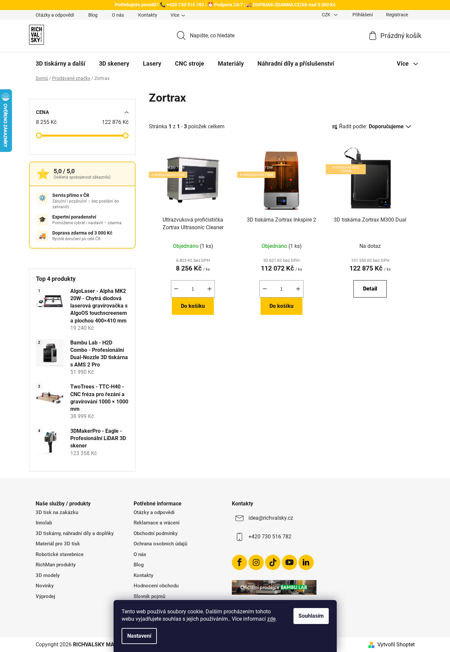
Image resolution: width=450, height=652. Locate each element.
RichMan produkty (56, 565)
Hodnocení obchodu (156, 586)
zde (271, 619)
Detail (370, 289)
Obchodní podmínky (156, 533)
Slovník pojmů (149, 596)
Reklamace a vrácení (157, 523)
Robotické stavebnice (60, 554)
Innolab (44, 523)
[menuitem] (60, 63)
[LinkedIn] (306, 562)
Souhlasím (311, 616)
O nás (118, 15)
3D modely (48, 575)
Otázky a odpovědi (55, 15)
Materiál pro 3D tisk (58, 544)
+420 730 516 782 (269, 536)
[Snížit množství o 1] (176, 289)
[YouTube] (289, 562)
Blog (93, 15)
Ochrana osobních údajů (160, 544)
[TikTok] (272, 562)
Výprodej (45, 596)
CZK (326, 14)
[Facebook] (239, 562)
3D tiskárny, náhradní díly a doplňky (75, 533)
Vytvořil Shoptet (396, 644)
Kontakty (147, 15)
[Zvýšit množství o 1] (210, 289)
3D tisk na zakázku (57, 512)
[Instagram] (256, 562)
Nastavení (139, 636)
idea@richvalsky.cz (270, 518)
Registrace (397, 14)
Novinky (45, 586)
